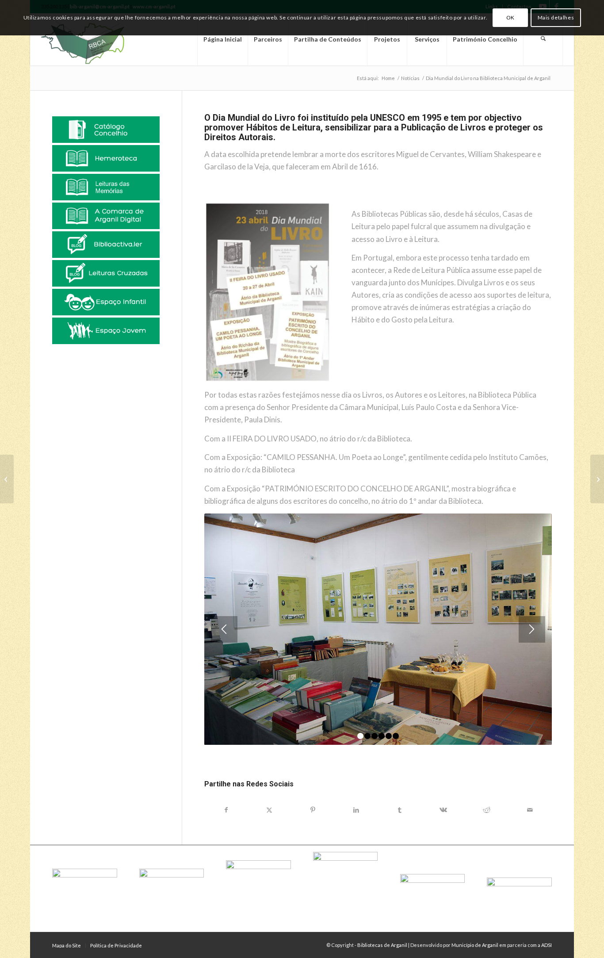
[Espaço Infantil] (106, 302)
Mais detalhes (556, 17)
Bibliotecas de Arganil (382, 945)
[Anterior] (224, 629)
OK (510, 17)
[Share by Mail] (529, 810)
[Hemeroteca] (106, 158)
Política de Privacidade (116, 945)
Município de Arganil (474, 945)
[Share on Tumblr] (399, 810)
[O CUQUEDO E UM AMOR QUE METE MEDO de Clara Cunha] (7, 479)
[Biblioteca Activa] (106, 244)
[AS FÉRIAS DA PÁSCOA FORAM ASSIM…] (597, 479)
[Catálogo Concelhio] (106, 129)
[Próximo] (532, 629)
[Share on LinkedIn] (356, 810)
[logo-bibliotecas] (98, 39)
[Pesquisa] (543, 39)
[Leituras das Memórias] (106, 187)
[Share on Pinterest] (312, 810)
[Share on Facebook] (226, 810)
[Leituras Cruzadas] (106, 273)
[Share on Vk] (443, 810)
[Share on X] (269, 810)
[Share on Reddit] (486, 810)
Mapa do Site (66, 945)
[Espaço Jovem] (106, 331)
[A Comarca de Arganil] (106, 216)
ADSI (546, 945)
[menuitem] (222, 39)
